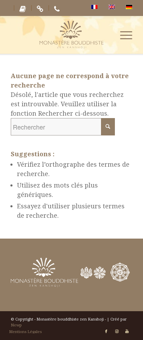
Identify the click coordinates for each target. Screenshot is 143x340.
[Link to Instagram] (116, 331)
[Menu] (122, 35)
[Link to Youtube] (127, 331)
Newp (16, 324)
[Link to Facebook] (106, 331)
